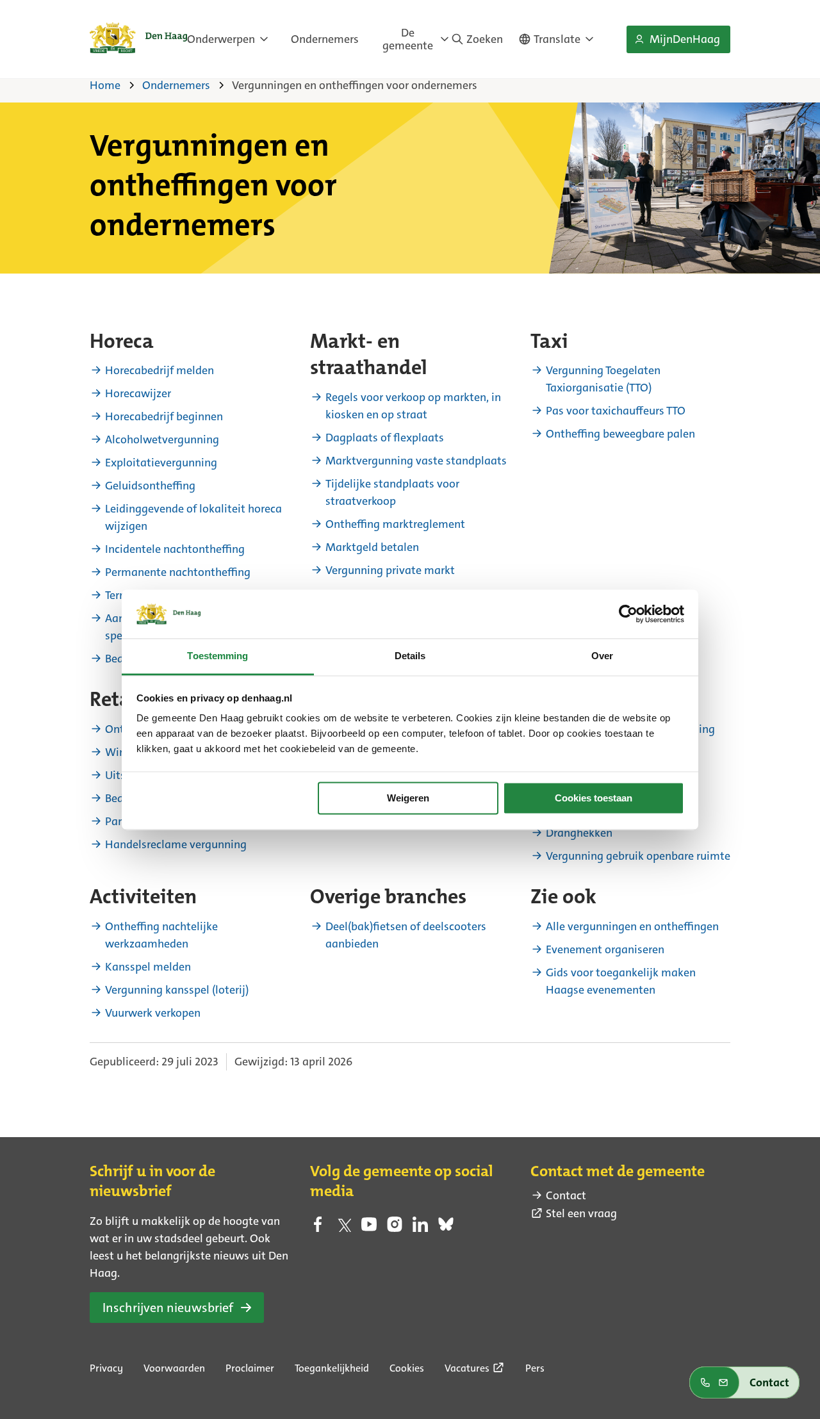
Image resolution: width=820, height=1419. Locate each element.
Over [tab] (602, 656)
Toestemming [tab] (217, 656)
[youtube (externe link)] (369, 1228)
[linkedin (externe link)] (420, 1228)
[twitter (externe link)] (343, 1228)
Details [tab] (410, 656)
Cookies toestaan (593, 797)
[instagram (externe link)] (394, 1228)
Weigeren (408, 797)
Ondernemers (325, 39)
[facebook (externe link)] (317, 1228)
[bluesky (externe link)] (446, 1228)
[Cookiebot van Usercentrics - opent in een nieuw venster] (628, 613)
